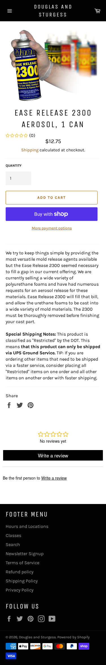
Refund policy (19, 571)
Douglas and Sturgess (53, 10)
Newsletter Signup (25, 553)
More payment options (52, 228)
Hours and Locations (27, 526)
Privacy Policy (19, 590)
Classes (13, 535)
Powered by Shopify (73, 637)
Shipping (29, 149)
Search (13, 544)
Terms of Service (22, 562)
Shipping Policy (22, 581)
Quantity (13, 166)
